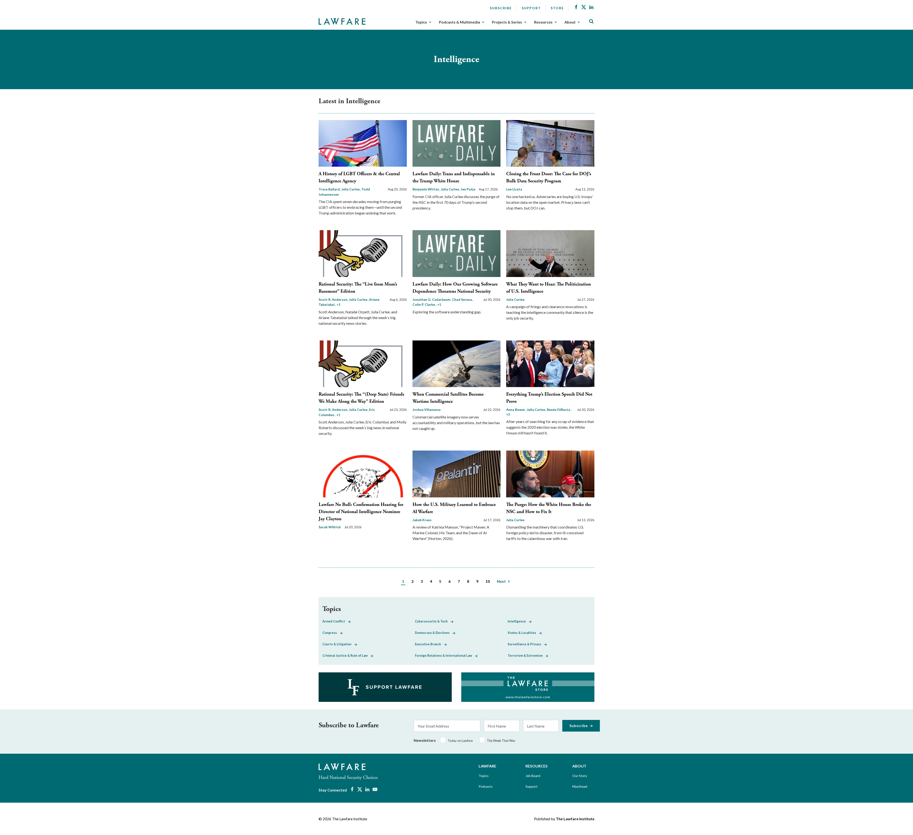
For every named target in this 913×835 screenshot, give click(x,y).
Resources (543, 22)
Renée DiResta (559, 410)
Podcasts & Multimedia (459, 22)
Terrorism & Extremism (526, 655)
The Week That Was (501, 741)
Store (557, 8)
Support (531, 8)
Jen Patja (468, 189)
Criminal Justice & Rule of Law (346, 655)
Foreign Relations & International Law (445, 655)
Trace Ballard (329, 189)
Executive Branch (429, 644)
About (570, 22)
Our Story (579, 776)
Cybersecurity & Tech (433, 621)
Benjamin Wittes (426, 189)
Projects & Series (507, 22)
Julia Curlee (350, 189)
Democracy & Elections (433, 633)
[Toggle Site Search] (591, 21)
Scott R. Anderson (333, 299)
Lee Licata (514, 189)
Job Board (532, 776)
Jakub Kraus (422, 520)
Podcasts (486, 786)
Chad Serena (462, 299)
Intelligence (518, 621)
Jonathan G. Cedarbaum (432, 299)
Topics (421, 22)
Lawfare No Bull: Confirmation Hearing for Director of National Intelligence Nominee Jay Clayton (361, 512)
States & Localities (523, 633)
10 (488, 581)
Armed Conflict (335, 621)
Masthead (579, 786)
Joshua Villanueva (427, 410)
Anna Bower (516, 410)
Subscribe (501, 8)
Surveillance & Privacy (526, 644)
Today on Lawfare (460, 741)
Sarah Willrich (330, 527)
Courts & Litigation (338, 644)
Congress (331, 633)
